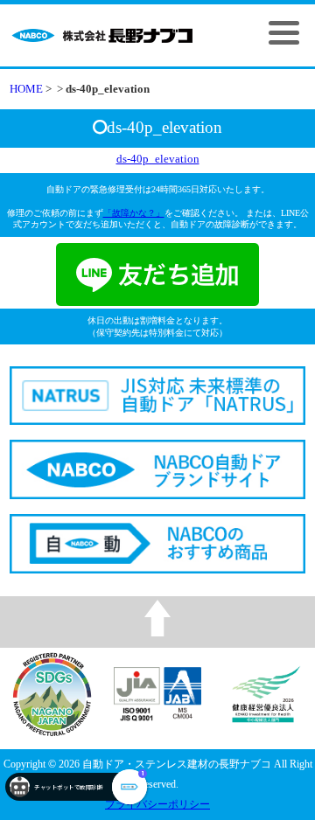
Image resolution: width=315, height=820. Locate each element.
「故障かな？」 (133, 213)
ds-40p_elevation (158, 159)
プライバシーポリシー (157, 804)
